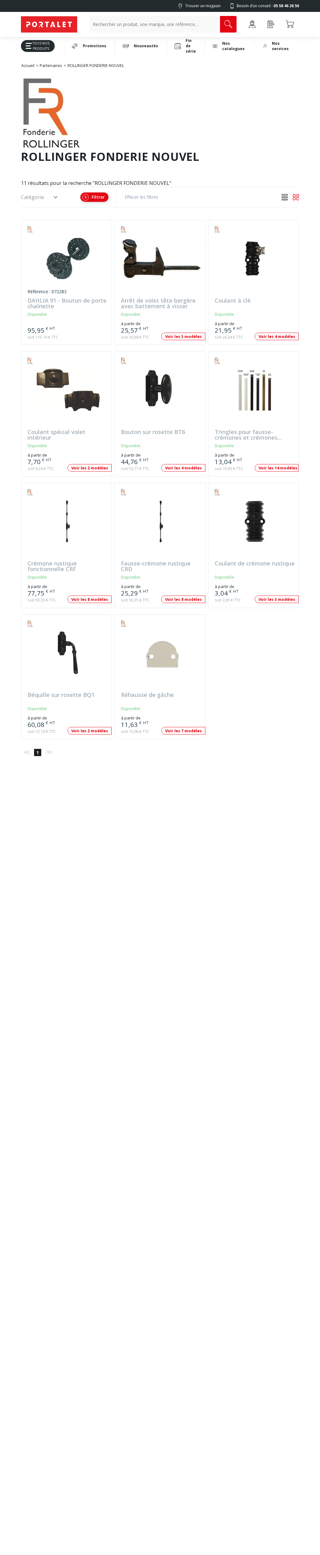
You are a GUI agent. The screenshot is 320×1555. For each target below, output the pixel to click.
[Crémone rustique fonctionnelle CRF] (68, 524)
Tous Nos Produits (40, 46)
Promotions (94, 46)
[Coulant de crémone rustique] (255, 524)
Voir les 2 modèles (89, 468)
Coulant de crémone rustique (255, 563)
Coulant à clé (233, 301)
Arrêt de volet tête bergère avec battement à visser (158, 303)
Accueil (27, 65)
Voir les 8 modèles (89, 599)
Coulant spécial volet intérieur (56, 435)
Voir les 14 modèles (278, 468)
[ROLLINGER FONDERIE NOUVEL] (40, 229)
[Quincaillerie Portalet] (49, 24)
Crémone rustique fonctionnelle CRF (52, 566)
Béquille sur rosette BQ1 (61, 695)
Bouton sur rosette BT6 (153, 432)
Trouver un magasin (203, 5)
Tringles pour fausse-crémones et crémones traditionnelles (246, 435)
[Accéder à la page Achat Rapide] (271, 24)
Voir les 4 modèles (276, 336)
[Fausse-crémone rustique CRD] (161, 524)
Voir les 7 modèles (183, 731)
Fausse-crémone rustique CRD (156, 566)
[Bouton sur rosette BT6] (161, 393)
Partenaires (51, 65)
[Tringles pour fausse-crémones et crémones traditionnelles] (255, 393)
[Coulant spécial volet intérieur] (68, 393)
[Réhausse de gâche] (161, 656)
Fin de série (191, 46)
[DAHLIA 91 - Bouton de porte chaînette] (68, 261)
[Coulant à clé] (255, 261)
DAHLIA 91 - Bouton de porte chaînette (67, 303)
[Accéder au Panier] (289, 24)
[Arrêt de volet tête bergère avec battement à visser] (161, 261)
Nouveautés (146, 46)
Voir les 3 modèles (183, 336)
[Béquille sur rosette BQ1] (68, 656)
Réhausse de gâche (147, 695)
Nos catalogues (233, 46)
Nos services (280, 46)
